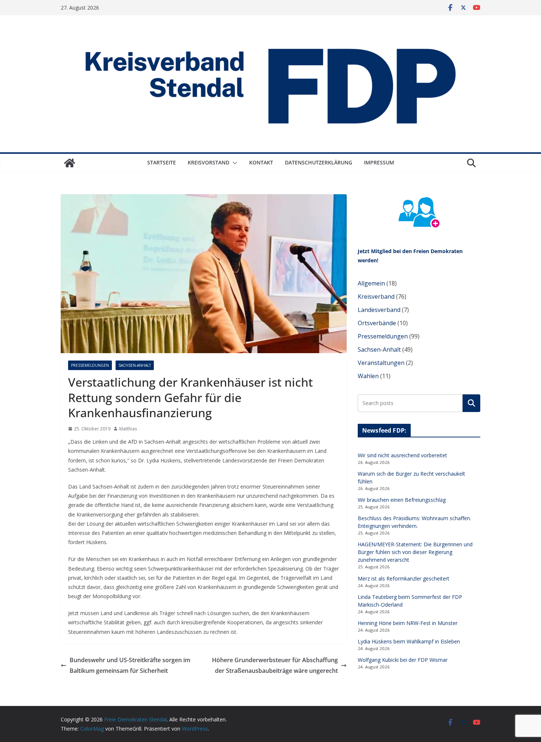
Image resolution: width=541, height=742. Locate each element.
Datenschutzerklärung (318, 162)
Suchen (471, 403)
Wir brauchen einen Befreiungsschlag (402, 499)
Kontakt (261, 162)
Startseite (161, 162)
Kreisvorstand (208, 162)
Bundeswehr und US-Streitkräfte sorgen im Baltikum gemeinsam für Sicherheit (130, 665)
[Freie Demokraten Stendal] (69, 163)
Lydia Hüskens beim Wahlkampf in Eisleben (409, 641)
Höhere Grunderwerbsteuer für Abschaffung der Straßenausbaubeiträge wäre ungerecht (275, 665)
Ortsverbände (377, 323)
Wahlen (368, 376)
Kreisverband (376, 296)
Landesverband (379, 310)
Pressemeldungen (90, 365)
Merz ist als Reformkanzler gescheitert (403, 578)
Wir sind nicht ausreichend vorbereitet (402, 455)
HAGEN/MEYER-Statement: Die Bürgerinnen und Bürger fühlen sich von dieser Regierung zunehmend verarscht (415, 552)
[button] (233, 162)
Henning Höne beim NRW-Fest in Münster (407, 622)
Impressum (379, 162)
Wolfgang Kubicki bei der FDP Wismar (403, 659)
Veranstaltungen (381, 363)
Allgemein (371, 283)
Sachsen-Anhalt (135, 365)
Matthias (128, 429)
